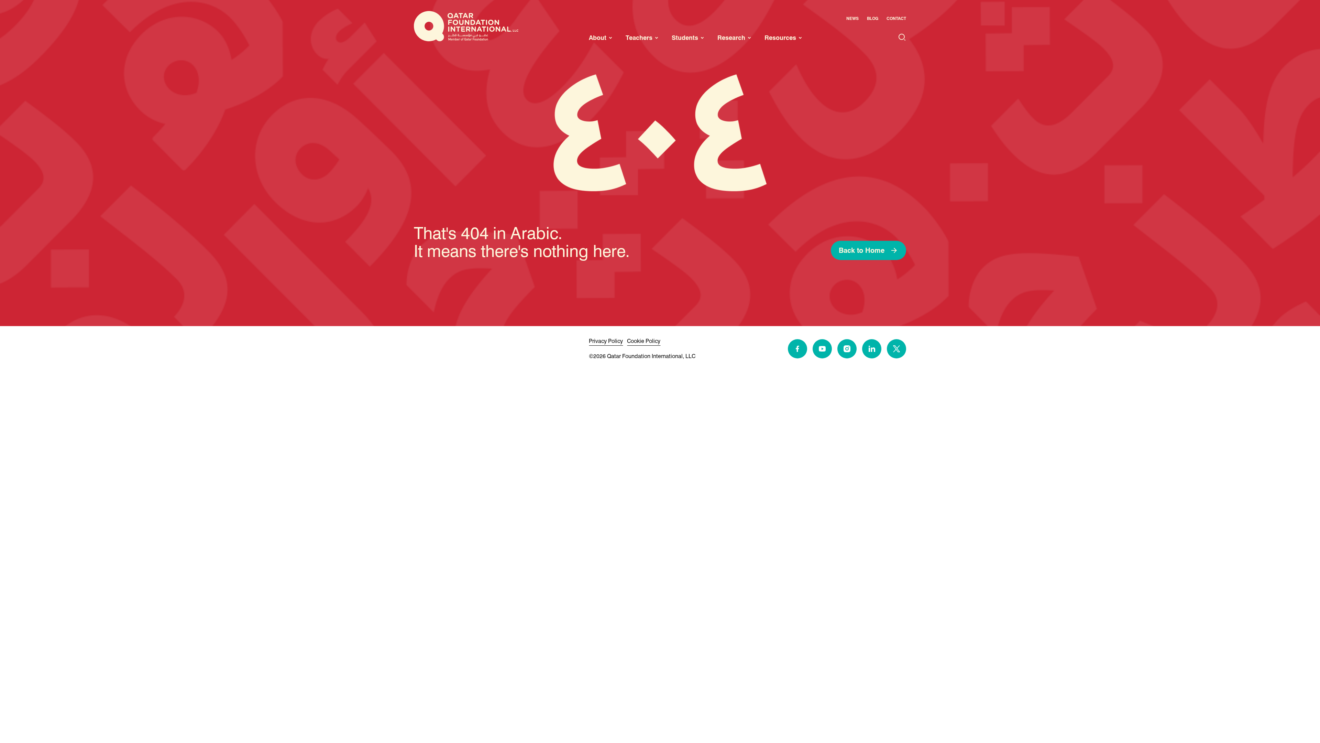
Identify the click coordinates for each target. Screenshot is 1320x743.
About (597, 37)
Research (731, 37)
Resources (780, 37)
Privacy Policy (606, 341)
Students (685, 37)
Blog (872, 18)
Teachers (639, 37)
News (852, 18)
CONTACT (896, 18)
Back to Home (861, 250)
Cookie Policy (643, 341)
